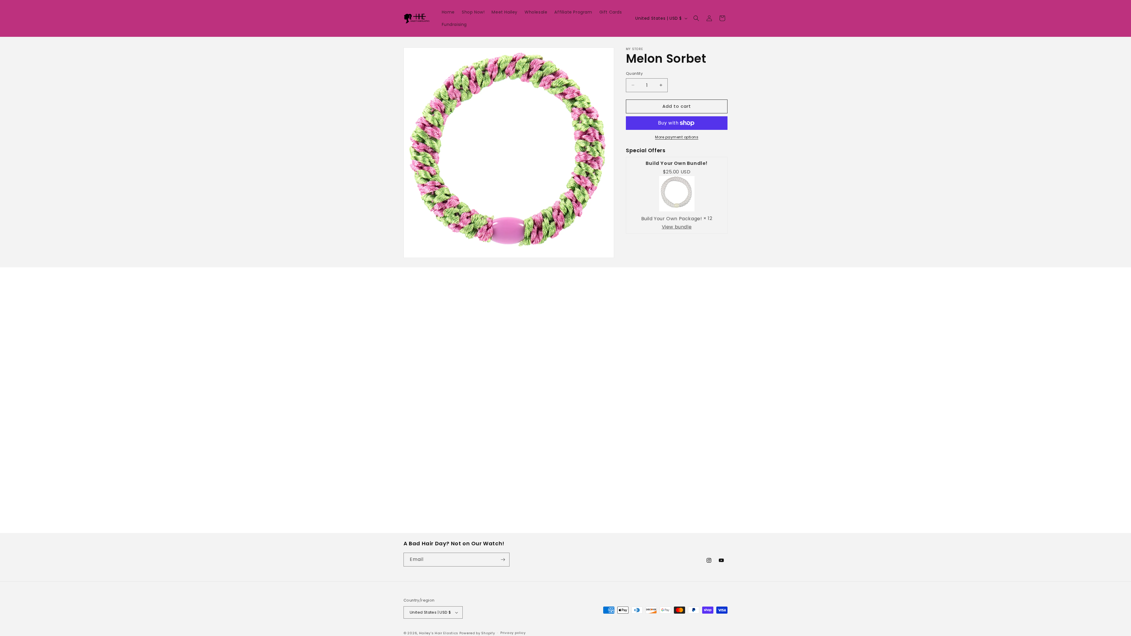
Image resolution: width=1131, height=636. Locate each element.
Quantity (634, 73)
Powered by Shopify (477, 633)
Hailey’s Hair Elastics (439, 633)
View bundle (677, 226)
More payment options (676, 137)
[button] (696, 18)
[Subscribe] (502, 560)
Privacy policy (513, 632)
